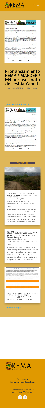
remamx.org (13, 239)
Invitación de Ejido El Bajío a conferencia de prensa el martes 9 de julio (22, 294)
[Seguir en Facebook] (20, 397)
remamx (14, 88)
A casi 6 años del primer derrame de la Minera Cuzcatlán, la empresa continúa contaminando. (22, 195)
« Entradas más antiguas (12, 308)
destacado (27, 201)
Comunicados (11, 242)
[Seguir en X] (25, 397)
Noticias (19, 204)
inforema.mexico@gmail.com (22, 382)
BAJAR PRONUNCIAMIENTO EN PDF (17, 105)
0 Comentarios (32, 88)
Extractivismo (11, 204)
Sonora (32, 299)
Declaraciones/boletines (15, 201)
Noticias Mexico (28, 204)
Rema (9, 206)
